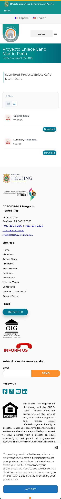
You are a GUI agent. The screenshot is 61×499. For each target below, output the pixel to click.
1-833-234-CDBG (12, 225)
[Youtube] (18, 391)
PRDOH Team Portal (14, 291)
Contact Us (9, 286)
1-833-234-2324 (34, 225)
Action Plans (10, 259)
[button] (56, 447)
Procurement (10, 268)
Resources (9, 277)
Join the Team (11, 282)
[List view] (14, 103)
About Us (8, 254)
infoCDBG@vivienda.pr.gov (18, 235)
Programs (8, 263)
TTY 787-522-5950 (13, 230)
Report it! (15, 311)
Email (6, 367)
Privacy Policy (10, 296)
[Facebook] (5, 391)
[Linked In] (24, 391)
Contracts (8, 273)
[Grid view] (8, 103)
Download (49, 129)
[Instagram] (11, 391)
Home (6, 249)
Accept (30, 489)
